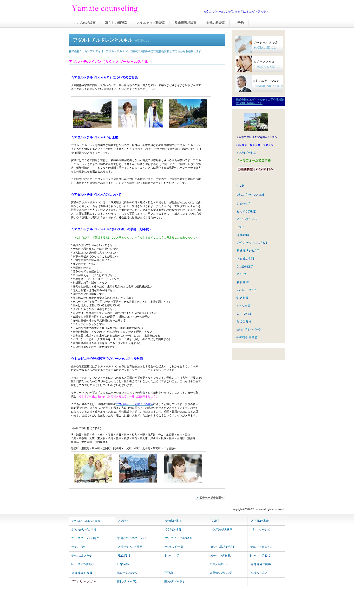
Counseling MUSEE (119, 9)
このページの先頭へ (210, 497)
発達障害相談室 (186, 23)
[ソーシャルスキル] (259, 44)
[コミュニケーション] (259, 83)
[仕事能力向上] (259, 64)
